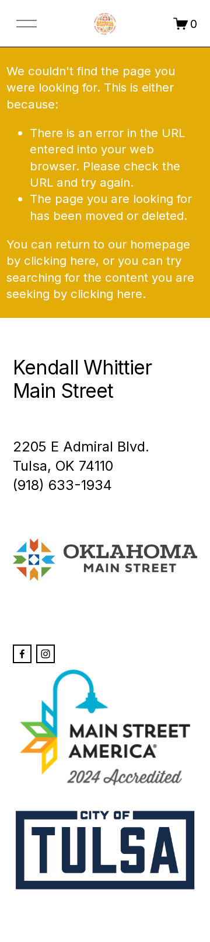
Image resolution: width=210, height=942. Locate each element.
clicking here (60, 260)
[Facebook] (22, 654)
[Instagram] (45, 654)
